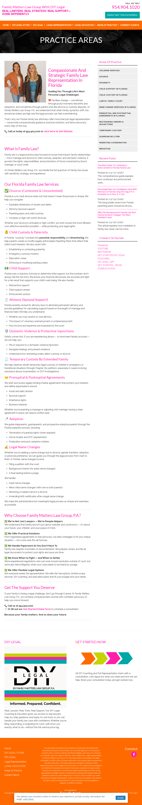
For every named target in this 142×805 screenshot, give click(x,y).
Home (6, 25)
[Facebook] (134, 754)
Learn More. (28, 799)
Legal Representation (58, 25)
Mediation (104, 149)
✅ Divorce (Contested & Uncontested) (33, 191)
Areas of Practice (107, 25)
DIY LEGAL (38, 25)
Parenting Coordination (113, 143)
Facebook (103, 245)
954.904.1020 (126, 7)
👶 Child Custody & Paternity (26, 232)
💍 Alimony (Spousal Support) (26, 299)
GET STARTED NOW (90, 642)
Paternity (104, 83)
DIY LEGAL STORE (21, 25)
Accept (120, 797)
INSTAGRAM (104, 252)
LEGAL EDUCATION (84, 25)
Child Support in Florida (113, 89)
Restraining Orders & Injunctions (111, 123)
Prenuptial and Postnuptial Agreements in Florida (115, 114)
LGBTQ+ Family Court (111, 101)
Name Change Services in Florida (117, 107)
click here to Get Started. (58, 131)
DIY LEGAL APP (106, 262)
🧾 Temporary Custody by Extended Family (36, 359)
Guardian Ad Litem (109, 137)
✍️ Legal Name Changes (22, 447)
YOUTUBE (103, 248)
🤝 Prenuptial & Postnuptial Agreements (34, 377)
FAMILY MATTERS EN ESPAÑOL (122, 15)
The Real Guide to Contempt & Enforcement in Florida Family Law (114, 166)
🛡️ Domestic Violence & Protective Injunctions (39, 331)
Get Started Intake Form (37, 609)
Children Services (109, 71)
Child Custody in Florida (113, 95)
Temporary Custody (110, 130)
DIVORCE (103, 77)
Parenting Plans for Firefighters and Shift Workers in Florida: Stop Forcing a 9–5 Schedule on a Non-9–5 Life (117, 191)
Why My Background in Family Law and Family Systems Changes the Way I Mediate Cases (117, 215)
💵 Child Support (17, 268)
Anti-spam (134, 793)
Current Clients (129, 25)
